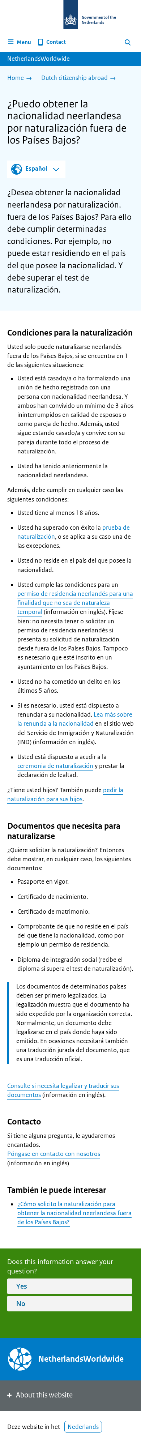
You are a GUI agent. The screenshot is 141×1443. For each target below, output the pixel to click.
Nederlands (83, 1427)
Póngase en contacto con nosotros (53, 1154)
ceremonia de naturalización (55, 766)
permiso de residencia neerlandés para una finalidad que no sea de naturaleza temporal (75, 603)
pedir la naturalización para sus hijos (65, 794)
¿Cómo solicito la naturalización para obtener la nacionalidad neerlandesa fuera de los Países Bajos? (74, 1213)
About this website (44, 1395)
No (20, 1303)
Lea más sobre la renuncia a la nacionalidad (74, 718)
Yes (21, 1286)
